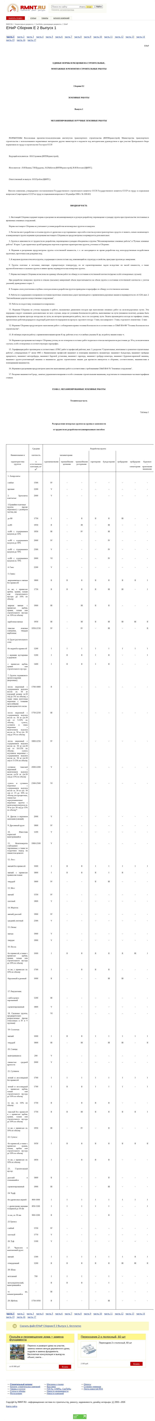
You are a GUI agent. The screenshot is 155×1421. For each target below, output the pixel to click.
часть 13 (130, 36)
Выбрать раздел (15, 18)
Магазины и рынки (55, 1384)
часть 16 (21, 40)
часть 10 (97, 36)
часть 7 (68, 36)
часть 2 (20, 36)
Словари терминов (92, 1387)
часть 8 (78, 36)
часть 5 (49, 36)
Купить (65, 1366)
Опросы (87, 1384)
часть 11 (108, 36)
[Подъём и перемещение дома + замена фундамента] (17, 1359)
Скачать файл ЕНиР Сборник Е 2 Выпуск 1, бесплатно (50, 1326)
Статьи (33, 18)
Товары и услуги (17, 1389)
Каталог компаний (61, 18)
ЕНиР (66, 24)
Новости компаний (55, 1393)
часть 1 (10, 36)
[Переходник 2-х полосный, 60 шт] (88, 1356)
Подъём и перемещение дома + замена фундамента (36, 1338)
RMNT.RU (9, 24)
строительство (25, 10)
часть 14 (140, 36)
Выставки (51, 1387)
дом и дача (41, 10)
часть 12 (119, 36)
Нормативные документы (24, 24)
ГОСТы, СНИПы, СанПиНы (59, 1389)
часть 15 (10, 40)
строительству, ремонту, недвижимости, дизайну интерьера (83, 1402)
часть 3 (30, 36)
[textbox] (72, 6)
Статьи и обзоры (17, 1391)
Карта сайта (11, 1406)
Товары (44, 18)
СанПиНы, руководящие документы (48, 24)
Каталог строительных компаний (25, 1387)
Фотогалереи (16, 1393)
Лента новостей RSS (93, 1389)
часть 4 (39, 36)
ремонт (34, 10)
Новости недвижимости (57, 1391)
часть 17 (32, 40)
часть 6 (59, 36)
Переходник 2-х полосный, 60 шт (103, 1336)
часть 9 (87, 36)
